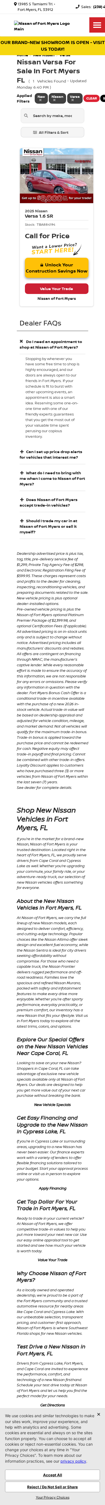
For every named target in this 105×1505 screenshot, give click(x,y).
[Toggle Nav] (97, 25)
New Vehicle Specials (52, 1104)
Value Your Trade (52, 1259)
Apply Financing (52, 1188)
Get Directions (52, 1404)
